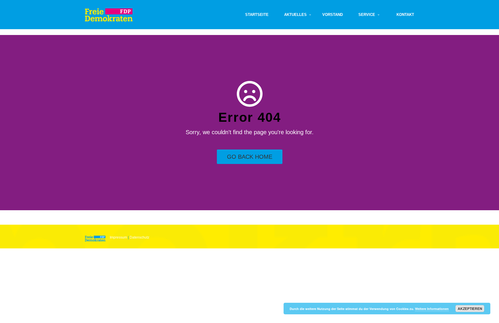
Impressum (118, 237)
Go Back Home (249, 157)
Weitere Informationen (432, 309)
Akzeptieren (470, 308)
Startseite (257, 14)
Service (366, 14)
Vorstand (332, 14)
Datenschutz (139, 237)
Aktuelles (295, 14)
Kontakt (405, 14)
